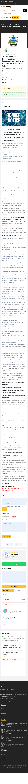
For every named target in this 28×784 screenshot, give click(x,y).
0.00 (23, 599)
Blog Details (17, 24)
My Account (3, 713)
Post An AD (16, 17)
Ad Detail (10, 24)
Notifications (3, 716)
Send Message (14, 586)
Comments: (5, 519)
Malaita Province (13, 611)
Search (2, 1)
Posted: (4, 68)
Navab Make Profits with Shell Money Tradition (15, 744)
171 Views (6, 670)
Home (2, 24)
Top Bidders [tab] (17, 590)
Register (9, 17)
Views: (18, 68)
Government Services (7, 54)
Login (3, 17)
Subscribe (11, 1)
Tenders (14, 54)
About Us (6, 1)
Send (4, 509)
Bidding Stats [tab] (6, 590)
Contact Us (3, 757)
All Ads (2, 708)
